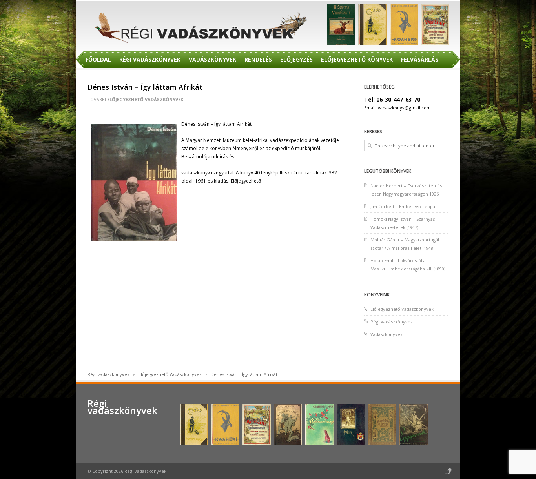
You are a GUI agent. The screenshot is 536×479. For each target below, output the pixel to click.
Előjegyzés (296, 59)
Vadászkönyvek (212, 59)
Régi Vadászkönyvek (149, 59)
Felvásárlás (419, 59)
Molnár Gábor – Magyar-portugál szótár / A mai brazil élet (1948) (404, 244)
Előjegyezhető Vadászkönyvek (145, 99)
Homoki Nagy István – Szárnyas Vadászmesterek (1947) (402, 223)
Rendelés (258, 59)
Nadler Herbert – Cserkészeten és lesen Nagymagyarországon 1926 (406, 190)
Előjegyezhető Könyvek (357, 59)
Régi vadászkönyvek (108, 374)
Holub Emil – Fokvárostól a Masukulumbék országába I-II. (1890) (407, 265)
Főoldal (98, 59)
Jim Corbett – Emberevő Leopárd (405, 206)
